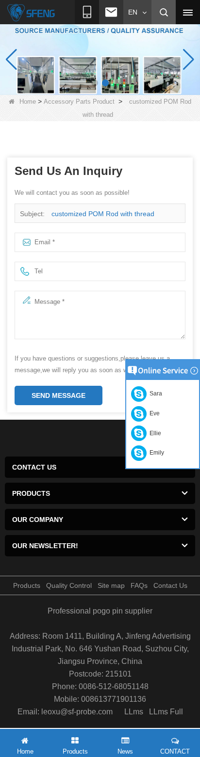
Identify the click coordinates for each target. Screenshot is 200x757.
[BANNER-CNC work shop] (100, 59)
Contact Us (170, 585)
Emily (155, 452)
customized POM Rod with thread (102, 214)
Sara (154, 393)
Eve (153, 413)
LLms (133, 712)
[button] (94, 82)
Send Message (58, 395)
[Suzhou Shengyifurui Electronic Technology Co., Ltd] (31, 12)
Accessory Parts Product (79, 101)
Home (27, 101)
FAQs (139, 585)
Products (26, 585)
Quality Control (69, 585)
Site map (111, 585)
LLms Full (166, 712)
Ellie (154, 433)
